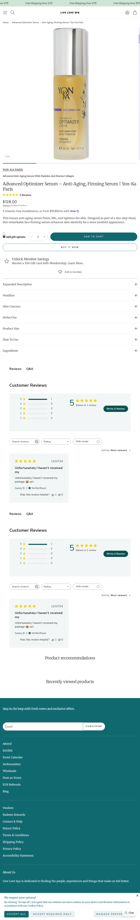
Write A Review (116, 408)
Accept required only (52, 914)
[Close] (137, 895)
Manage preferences (114, 914)
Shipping (6, 205)
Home (6, 22)
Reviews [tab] (15, 369)
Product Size (11, 328)
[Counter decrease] (31, 237)
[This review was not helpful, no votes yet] (59, 495)
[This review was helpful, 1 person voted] (53, 495)
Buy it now (70, 247)
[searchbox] (21, 441)
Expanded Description (17, 284)
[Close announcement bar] (136, 2)
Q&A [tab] (29, 369)
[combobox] (56, 442)
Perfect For (10, 317)
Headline (9, 295)
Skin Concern (11, 306)
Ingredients (10, 350)
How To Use (10, 339)
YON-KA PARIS (13, 169)
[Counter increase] (44, 237)
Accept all (16, 914)
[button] (5, 12)
